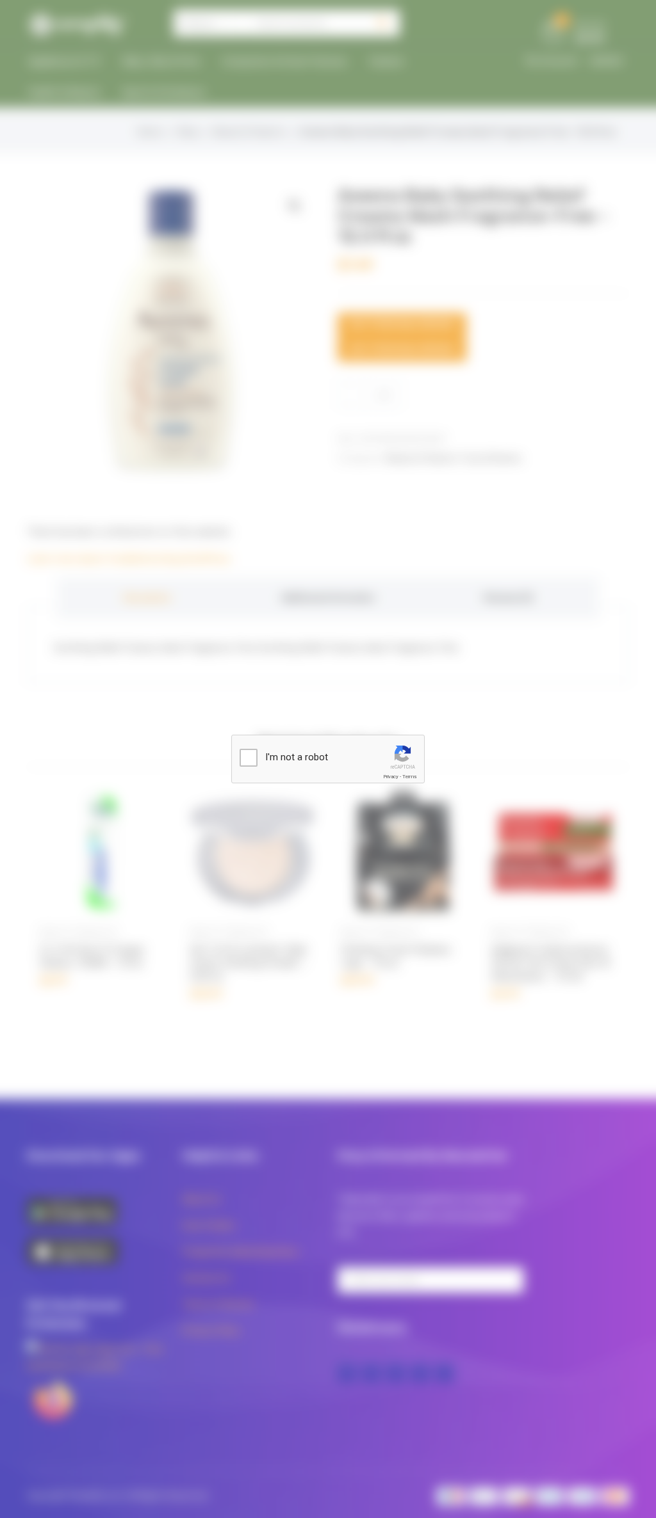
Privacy (390, 776)
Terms (409, 776)
